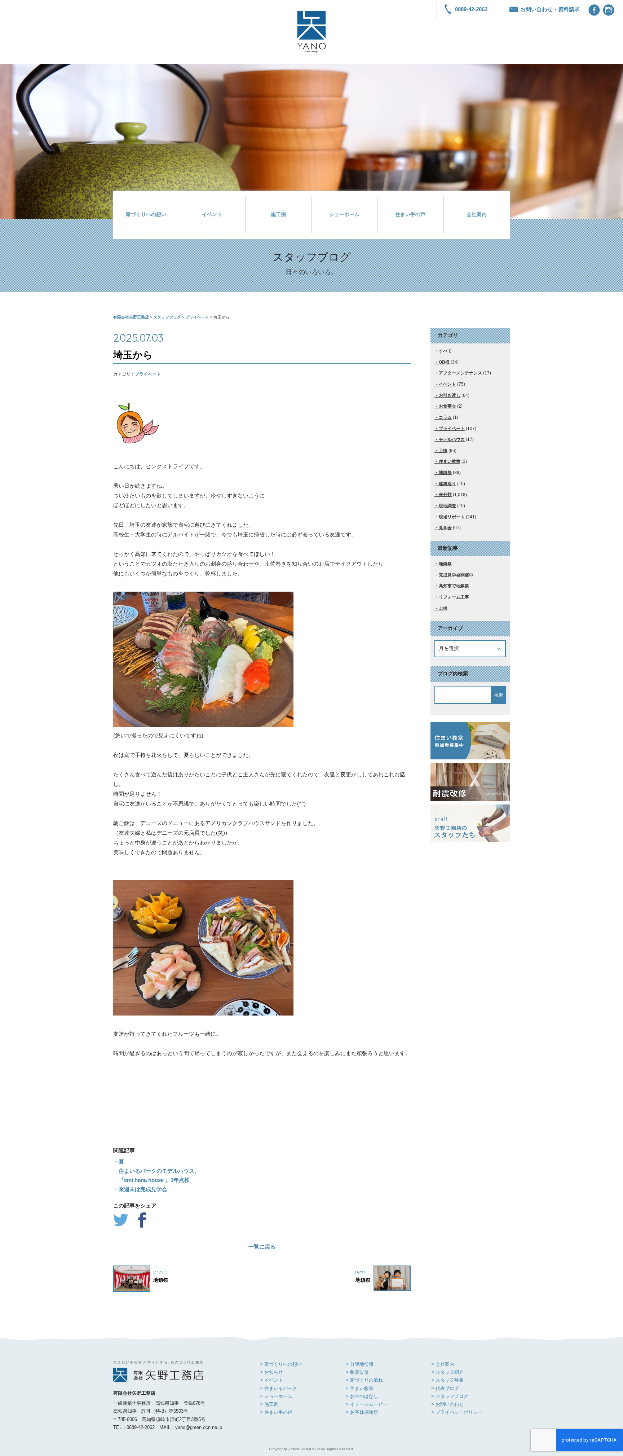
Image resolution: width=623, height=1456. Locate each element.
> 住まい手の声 (276, 1412)
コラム (445, 417)
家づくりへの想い (146, 214)
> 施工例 (269, 1404)
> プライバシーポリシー (456, 1412)
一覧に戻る (261, 1247)
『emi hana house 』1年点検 (154, 1180)
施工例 (278, 214)
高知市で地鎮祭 (454, 585)
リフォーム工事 (454, 597)
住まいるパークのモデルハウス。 (159, 1171)
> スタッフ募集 (447, 1380)
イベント (212, 214)
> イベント (271, 1380)
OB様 (444, 362)
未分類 (445, 494)
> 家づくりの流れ (364, 1380)
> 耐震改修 (357, 1372)
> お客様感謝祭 (362, 1412)
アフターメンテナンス (460, 373)
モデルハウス (452, 439)
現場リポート (452, 516)
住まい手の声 (410, 214)
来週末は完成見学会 (143, 1189)
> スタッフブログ (449, 1396)
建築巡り (447, 483)
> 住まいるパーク (278, 1388)
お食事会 (447, 406)
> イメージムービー (367, 1404)
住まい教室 (449, 461)
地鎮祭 (445, 472)
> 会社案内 (442, 1364)
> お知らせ (271, 1372)
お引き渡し (449, 395)
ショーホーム (344, 214)
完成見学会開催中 (456, 575)
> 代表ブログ (445, 1388)
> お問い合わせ (447, 1404)
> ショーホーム (276, 1396)
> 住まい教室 (360, 1388)
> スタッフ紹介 (447, 1372)
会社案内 (477, 214)
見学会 (445, 527)
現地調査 (447, 505)
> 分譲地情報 (360, 1364)
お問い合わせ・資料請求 (550, 9)
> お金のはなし (362, 1396)
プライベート (148, 374)
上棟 (443, 450)
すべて (445, 351)
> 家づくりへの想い (281, 1364)
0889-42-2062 (471, 9)
